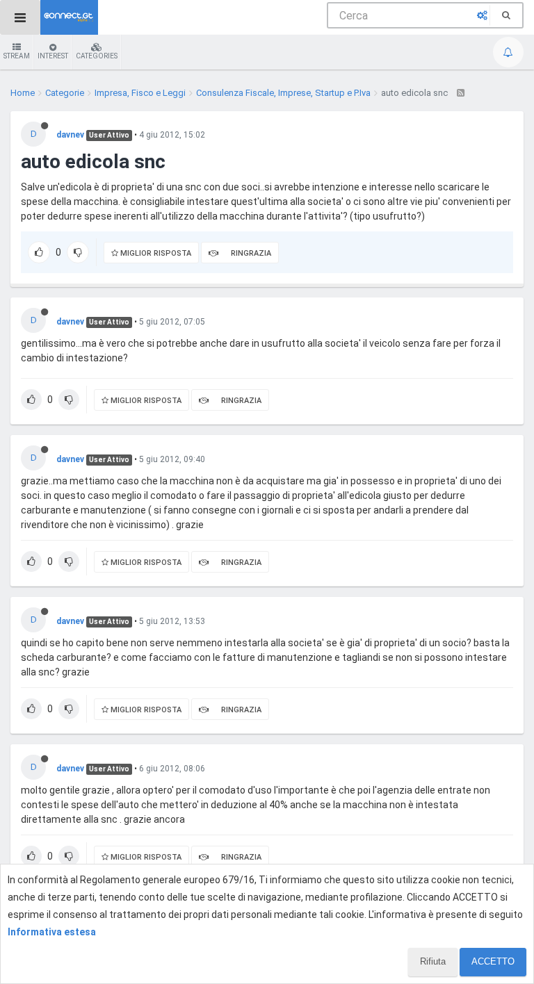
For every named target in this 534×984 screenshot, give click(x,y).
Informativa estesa (52, 931)
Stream (16, 56)
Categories (97, 56)
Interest (53, 56)
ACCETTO (493, 961)
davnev (70, 135)
